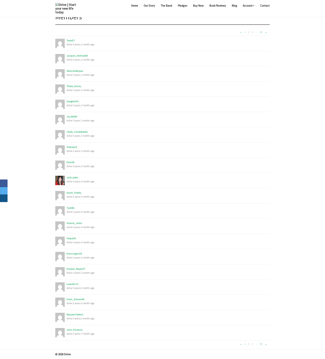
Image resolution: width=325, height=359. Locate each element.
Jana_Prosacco (75, 329)
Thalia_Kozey (74, 86)
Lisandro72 (72, 284)
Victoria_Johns (74, 223)
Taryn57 (71, 40)
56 (261, 32)
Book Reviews (217, 5)
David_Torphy (74, 192)
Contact (265, 5)
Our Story (149, 5)
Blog (234, 5)
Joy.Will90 (72, 116)
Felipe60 (71, 238)
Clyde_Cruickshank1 (77, 131)
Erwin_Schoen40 (75, 299)
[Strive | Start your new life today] (66, 8)
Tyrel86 (70, 208)
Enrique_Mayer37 (76, 268)
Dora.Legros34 (74, 253)
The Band (166, 5)
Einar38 (70, 162)
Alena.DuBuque (75, 71)
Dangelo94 (72, 101)
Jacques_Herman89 (77, 55)
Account (248, 5)
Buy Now (198, 5)
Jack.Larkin (72, 177)
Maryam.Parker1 (75, 314)
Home (134, 5)
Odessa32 (72, 147)
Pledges (182, 5)
